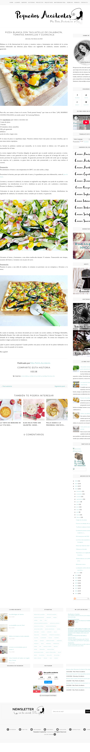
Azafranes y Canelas (74, 614)
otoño (35, 646)
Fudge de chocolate (81, 520)
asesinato (48, 617)
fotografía (44, 634)
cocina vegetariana (49, 629)
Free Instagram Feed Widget (49, 695)
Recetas (49, 376)
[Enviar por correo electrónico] (31, 371)
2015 (76, 593)
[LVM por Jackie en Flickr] (79, 467)
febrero (78, 517)
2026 (76, 481)
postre (35, 649)
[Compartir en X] (35, 371)
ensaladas (36, 634)
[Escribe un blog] (33, 371)
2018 (76, 585)
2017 (76, 588)
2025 (76, 483)
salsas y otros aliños (51, 652)
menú (42, 643)
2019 (76, 583)
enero (78, 572)
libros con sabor (50, 640)
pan (40, 646)
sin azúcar (41, 655)
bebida (55, 617)
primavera (42, 649)
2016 (76, 591)
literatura (59, 640)
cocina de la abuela (54, 623)
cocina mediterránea (51, 626)
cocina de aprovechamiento (41, 623)
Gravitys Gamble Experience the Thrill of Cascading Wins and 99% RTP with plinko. (79, 639)
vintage (56, 658)
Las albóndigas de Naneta (16, 614)
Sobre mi (70, 2)
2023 (76, 489)
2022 (76, 575)
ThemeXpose (50, 732)
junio (77, 507)
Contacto (84, 2)
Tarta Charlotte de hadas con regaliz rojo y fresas (19, 659)
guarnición (43, 637)
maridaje (44, 376)
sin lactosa (56, 655)
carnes (35, 620)
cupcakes (49, 631)
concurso (36, 631)
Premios (77, 2)
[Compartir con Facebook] (36, 371)
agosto (78, 501)
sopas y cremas (37, 658)
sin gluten (49, 655)
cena (41, 620)
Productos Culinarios (39, 614)
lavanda (42, 640)
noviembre (79, 494)
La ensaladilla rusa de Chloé (17, 625)
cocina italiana (25, 376)
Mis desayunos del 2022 (82, 536)
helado (50, 637)
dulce (55, 631)
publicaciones (50, 649)
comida (31, 376)
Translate (86, 141)
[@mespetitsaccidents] (40, 673)
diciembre (79, 491)
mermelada (56, 643)
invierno (39, 376)
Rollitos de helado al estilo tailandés (19, 636)
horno (35, 376)
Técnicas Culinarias (51, 614)
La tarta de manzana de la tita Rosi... (10, 424)
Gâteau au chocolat (81, 549)
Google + (77, 104)
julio (77, 504)
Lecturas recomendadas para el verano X (18, 648)
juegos (35, 640)
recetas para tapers (38, 652)
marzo (78, 514)
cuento (43, 631)
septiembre (79, 499)
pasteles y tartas (47, 646)
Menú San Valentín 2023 (82, 545)
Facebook (77, 97)
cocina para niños (38, 629)
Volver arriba (49, 734)
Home (11, 2)
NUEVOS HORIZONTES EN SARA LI (77, 635)
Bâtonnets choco (81, 564)
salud (59, 652)
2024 (76, 486)
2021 (76, 578)
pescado (56, 646)
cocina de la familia (39, 626)
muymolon (71, 643)
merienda (48, 643)
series (35, 655)
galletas (36, 637)
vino (53, 376)
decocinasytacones (73, 619)
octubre (78, 496)
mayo (77, 509)
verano (45, 658)
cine (46, 620)
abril (77, 512)
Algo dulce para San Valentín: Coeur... (32, 424)
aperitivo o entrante (39, 617)
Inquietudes (49, 2)
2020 (76, 580)
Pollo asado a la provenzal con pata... (55, 424)
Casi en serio (71, 637)
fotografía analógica (54, 634)
